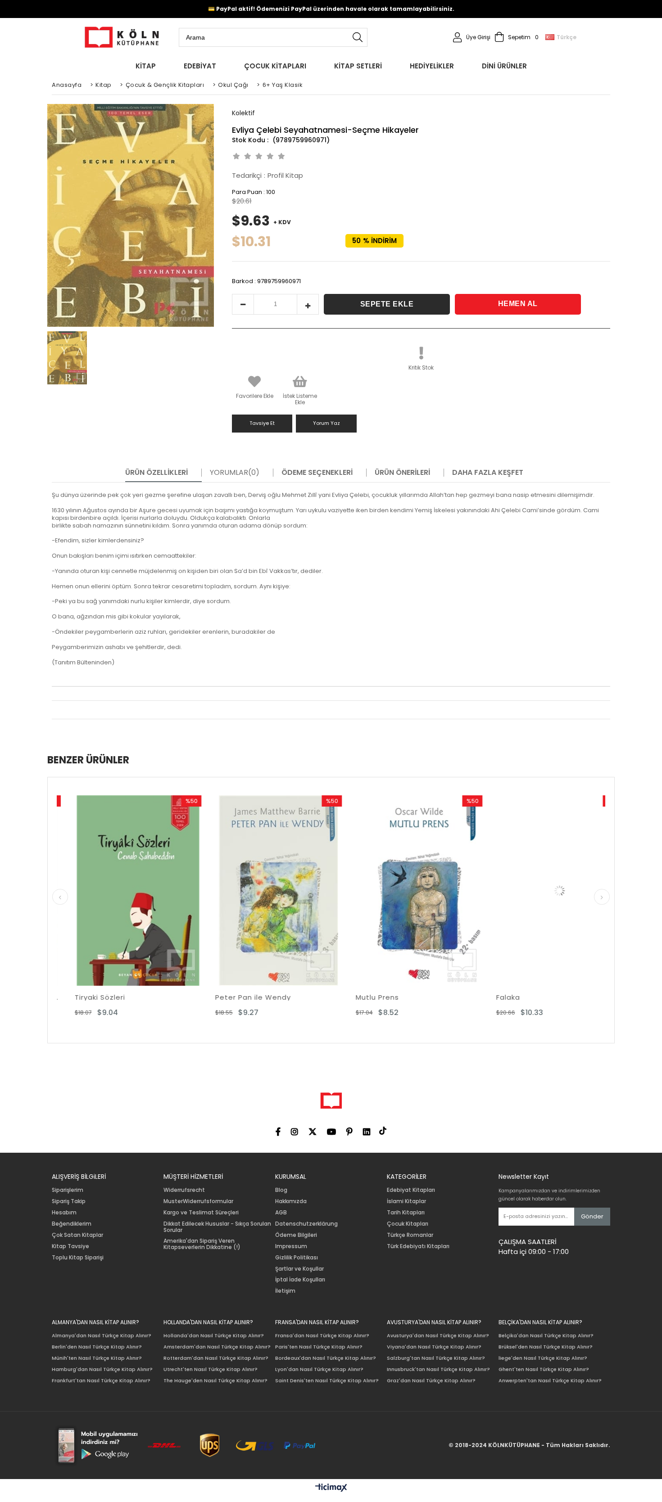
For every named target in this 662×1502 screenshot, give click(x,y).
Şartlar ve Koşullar (299, 1269)
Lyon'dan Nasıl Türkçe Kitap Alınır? (319, 1369)
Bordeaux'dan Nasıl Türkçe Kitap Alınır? (325, 1358)
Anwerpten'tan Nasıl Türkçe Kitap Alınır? (550, 1381)
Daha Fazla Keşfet (487, 473)
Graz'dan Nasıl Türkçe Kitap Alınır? (431, 1381)
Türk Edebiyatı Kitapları (418, 1246)
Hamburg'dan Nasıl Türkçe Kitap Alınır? (102, 1369)
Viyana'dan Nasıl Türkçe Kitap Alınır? (434, 1347)
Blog (281, 1190)
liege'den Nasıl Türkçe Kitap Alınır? (543, 1358)
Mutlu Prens (291, 997)
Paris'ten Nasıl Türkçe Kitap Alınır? (319, 1347)
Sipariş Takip (69, 1201)
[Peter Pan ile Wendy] (193, 890)
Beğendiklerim (71, 1224)
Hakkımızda (291, 1201)
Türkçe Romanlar (410, 1235)
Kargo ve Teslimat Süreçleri (201, 1212)
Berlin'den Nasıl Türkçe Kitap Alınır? (97, 1347)
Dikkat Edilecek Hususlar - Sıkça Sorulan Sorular (217, 1227)
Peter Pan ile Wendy (167, 997)
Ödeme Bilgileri (296, 1235)
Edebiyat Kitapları (411, 1190)
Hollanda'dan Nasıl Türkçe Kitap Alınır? (213, 1336)
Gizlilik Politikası (296, 1257)
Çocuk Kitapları (407, 1224)
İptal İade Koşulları (300, 1279)
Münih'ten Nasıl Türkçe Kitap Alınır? (97, 1358)
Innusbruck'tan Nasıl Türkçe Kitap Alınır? (438, 1369)
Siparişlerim (67, 1190)
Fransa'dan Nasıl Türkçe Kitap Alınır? (322, 1336)
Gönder (592, 1216)
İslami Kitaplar (406, 1201)
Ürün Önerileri (402, 473)
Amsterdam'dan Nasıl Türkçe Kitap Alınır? (217, 1347)
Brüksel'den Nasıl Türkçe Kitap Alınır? (546, 1347)
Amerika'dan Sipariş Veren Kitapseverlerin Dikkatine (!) (201, 1244)
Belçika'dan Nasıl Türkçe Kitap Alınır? (546, 1336)
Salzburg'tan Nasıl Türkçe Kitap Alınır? (436, 1358)
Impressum (291, 1246)
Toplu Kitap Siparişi (78, 1257)
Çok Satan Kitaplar (77, 1235)
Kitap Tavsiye (70, 1246)
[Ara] (357, 37)
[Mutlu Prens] (333, 890)
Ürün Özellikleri (156, 473)
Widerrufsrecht (184, 1190)
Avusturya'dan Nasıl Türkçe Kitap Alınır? (438, 1336)
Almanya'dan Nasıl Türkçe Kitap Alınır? (101, 1336)
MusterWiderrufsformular (198, 1201)
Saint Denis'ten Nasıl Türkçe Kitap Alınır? (327, 1381)
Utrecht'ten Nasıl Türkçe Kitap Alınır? (210, 1369)
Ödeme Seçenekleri (317, 473)
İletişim (285, 1291)
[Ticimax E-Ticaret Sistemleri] (331, 1488)
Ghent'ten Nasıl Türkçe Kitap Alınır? (544, 1369)
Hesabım (64, 1212)
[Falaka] (474, 890)
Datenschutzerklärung (306, 1224)
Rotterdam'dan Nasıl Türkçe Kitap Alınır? (215, 1358)
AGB (281, 1212)
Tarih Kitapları (406, 1212)
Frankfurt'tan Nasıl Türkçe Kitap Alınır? (101, 1381)
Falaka (423, 997)
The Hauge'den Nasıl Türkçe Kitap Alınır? (215, 1381)
